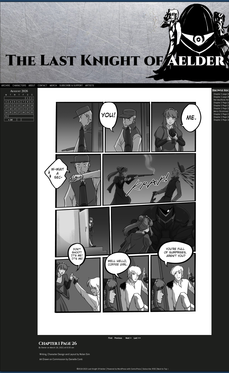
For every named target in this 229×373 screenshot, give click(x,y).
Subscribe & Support (71, 85)
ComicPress (136, 369)
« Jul (10, 119)
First (110, 338)
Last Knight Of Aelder (97, 369)
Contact (42, 85)
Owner (44, 347)
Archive (5, 85)
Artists (89, 85)
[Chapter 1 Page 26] (124, 334)
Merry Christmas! (221, 111)
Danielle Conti (75, 359)
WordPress (121, 369)
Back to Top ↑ (163, 369)
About (32, 85)
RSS (153, 369)
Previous (118, 338)
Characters (19, 85)
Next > (128, 338)
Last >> (137, 338)
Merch (53, 85)
